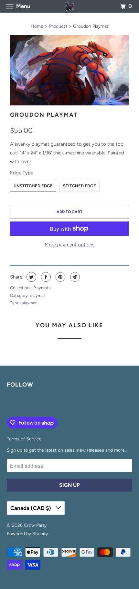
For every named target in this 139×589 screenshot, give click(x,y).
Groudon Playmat (44, 114)
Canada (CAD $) (31, 508)
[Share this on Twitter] (30, 277)
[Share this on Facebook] (45, 277)
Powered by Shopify (27, 533)
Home (37, 26)
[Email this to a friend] (74, 277)
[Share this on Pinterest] (59, 277)
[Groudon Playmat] (69, 70)
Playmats (41, 287)
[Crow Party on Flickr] (8, 404)
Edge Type (21, 173)
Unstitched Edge (33, 185)
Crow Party (35, 525)
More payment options (69, 245)
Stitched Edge (79, 185)
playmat (37, 295)
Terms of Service (24, 439)
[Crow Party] (69, 6)
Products (58, 26)
